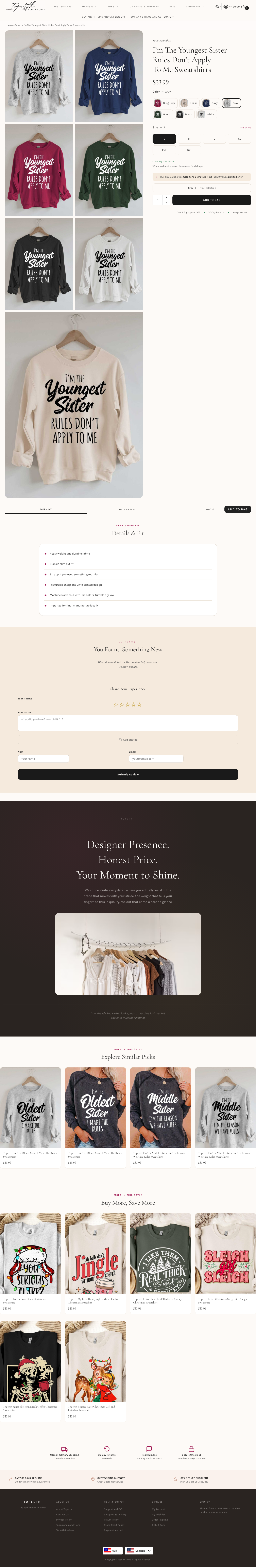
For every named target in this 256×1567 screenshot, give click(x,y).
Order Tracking (160, 1519)
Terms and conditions (68, 1525)
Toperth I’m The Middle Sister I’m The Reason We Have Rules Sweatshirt (159, 1154)
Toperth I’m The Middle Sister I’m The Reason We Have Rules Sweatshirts (224, 1154)
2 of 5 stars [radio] (122, 704)
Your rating (25, 698)
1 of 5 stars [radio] (116, 704)
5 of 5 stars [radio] (139, 704)
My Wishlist (158, 1514)
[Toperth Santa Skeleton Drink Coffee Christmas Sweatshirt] (30, 1361)
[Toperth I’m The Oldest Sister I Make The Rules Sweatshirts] (30, 1107)
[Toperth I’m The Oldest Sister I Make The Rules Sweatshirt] (95, 1107)
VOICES (210, 509)
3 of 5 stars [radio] (127, 704)
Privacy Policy (64, 1519)
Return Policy (111, 1519)
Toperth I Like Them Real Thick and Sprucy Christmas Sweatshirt (157, 1300)
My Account (158, 1509)
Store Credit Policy (114, 1525)
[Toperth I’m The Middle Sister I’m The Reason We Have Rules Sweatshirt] (160, 1107)
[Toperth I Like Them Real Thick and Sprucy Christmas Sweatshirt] (160, 1253)
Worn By (46, 509)
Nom (21, 751)
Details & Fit (128, 509)
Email (133, 751)
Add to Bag (211, 200)
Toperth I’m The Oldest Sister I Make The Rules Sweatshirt (95, 1154)
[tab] (46, 509)
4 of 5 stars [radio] (133, 704)
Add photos (130, 739)
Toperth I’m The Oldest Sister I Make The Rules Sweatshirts (30, 1154)
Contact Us (62, 1514)
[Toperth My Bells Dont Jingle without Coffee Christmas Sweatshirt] (95, 1253)
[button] (241, 7)
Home (10, 25)
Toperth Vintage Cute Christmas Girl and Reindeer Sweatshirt (91, 1408)
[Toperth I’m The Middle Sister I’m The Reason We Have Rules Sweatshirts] (225, 1107)
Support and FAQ (113, 1509)
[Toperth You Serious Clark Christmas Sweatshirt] (30, 1253)
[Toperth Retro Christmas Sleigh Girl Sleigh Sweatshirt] (225, 1253)
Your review (25, 712)
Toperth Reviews (65, 1530)
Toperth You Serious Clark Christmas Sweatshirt (24, 1300)
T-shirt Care (158, 1525)
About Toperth (64, 1509)
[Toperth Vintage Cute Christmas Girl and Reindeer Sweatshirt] (95, 1361)
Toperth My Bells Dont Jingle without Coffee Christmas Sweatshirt (93, 1300)
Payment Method (113, 1530)
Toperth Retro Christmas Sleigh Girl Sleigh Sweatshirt (222, 1300)
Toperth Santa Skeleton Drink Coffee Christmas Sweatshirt (30, 1408)
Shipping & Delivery (115, 1514)
